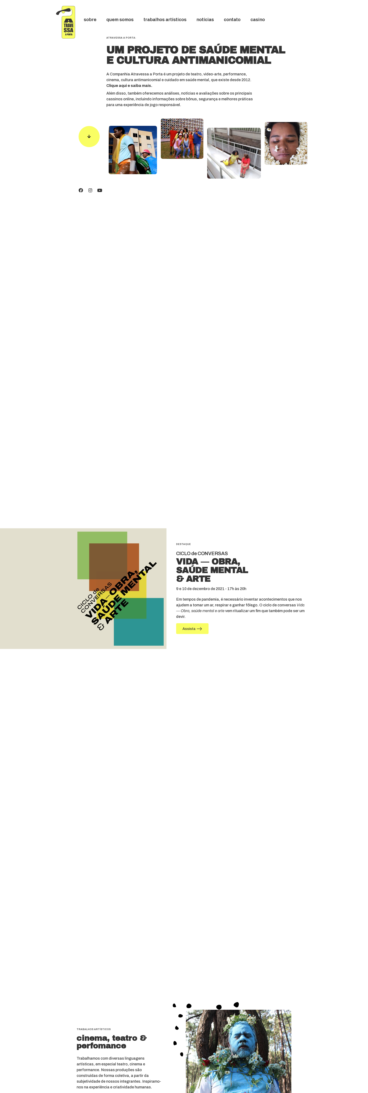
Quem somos (120, 19)
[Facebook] (81, 190)
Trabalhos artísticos (165, 19)
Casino (258, 19)
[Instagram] (90, 190)
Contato (232, 19)
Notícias (205, 19)
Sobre (90, 19)
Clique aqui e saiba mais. (129, 85)
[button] (192, 628)
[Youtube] (99, 190)
